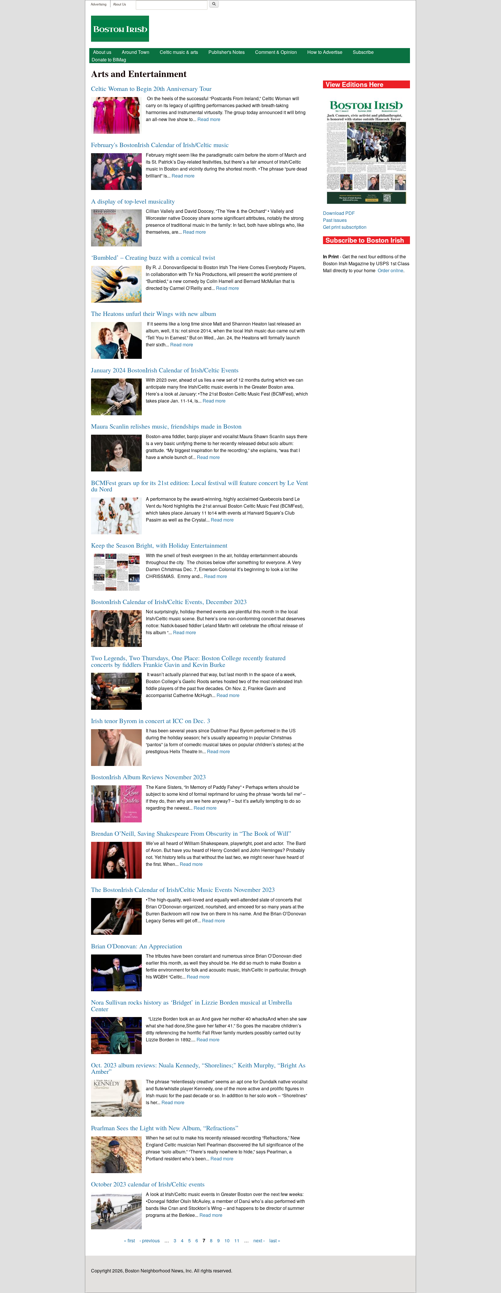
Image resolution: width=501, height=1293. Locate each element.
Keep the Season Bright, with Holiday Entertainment (159, 545)
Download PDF (339, 213)
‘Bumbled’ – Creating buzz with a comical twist (153, 257)
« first (129, 1240)
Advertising (98, 4)
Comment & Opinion (276, 52)
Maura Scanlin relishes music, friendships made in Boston (166, 426)
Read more (208, 119)
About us (102, 52)
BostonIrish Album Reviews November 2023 (148, 776)
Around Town (135, 52)
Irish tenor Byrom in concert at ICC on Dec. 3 (150, 720)
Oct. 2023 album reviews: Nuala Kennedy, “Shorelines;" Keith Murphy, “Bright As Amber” (198, 1068)
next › (259, 1240)
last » (274, 1240)
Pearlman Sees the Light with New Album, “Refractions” (164, 1127)
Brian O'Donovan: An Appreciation (136, 945)
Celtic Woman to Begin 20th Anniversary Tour (151, 88)
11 (236, 1240)
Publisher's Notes (226, 52)
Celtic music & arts (179, 52)
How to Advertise (324, 52)
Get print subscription (344, 227)
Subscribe (363, 52)
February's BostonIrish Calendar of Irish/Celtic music (160, 144)
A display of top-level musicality (133, 201)
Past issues (335, 220)
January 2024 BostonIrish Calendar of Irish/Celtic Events (165, 369)
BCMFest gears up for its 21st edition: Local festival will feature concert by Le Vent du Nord (199, 485)
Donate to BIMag (109, 59)
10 (227, 1240)
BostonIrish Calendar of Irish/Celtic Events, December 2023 (169, 601)
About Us (119, 4)
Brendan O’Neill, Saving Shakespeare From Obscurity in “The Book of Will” (191, 833)
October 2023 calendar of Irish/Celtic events (148, 1183)
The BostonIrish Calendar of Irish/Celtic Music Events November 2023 (183, 889)
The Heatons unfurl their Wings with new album (153, 313)
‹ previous (149, 1240)
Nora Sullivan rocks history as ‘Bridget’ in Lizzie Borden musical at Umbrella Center (191, 1005)
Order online (390, 270)
